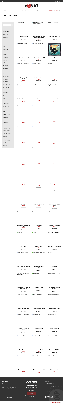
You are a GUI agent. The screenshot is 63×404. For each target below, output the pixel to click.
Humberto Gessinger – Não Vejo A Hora (39, 184)
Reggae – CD (5, 109)
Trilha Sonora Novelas (7, 133)
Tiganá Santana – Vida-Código (54, 349)
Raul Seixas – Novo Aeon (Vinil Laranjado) (54, 288)
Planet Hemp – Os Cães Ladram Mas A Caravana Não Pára (23, 288)
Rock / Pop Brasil (6, 117)
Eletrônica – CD (5, 57)
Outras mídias (20, 10)
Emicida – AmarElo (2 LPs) (54, 119)
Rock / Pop (4, 111)
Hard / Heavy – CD (6, 65)
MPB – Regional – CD (6, 81)
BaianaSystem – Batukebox (39, 77)
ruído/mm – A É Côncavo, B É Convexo (23, 329)
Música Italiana (5, 89)
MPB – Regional (5, 79)
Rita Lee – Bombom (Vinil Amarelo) (23, 308)
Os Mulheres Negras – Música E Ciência (39, 267)
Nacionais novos (6, 34)
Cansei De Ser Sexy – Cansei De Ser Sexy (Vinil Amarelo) (23, 99)
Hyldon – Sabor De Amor (54, 183)
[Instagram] (55, 1)
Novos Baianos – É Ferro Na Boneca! (54, 246)
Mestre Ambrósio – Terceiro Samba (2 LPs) (23, 226)
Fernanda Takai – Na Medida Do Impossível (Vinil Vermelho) (23, 163)
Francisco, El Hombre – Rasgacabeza (39, 162)
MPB (3, 73)
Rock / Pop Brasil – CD (6, 119)
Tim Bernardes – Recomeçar (23, 369)
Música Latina (5, 92)
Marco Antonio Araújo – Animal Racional (54, 205)
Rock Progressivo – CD (6, 122)
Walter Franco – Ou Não (54, 369)
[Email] (60, 1)
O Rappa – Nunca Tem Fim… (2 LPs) (23, 266)
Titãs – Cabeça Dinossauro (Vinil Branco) (39, 370)
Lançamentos (5, 29)
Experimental (5, 59)
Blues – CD (4, 46)
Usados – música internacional (6, 38)
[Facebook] (58, 1)
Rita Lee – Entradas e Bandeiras (39, 308)
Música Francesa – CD (6, 87)
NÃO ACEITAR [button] (58, 402)
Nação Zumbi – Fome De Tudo (54, 225)
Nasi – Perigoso (23, 246)
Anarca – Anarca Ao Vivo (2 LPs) (54, 36)
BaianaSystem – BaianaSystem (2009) (23, 78)
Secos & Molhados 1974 (23, 349)
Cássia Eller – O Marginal (38, 98)
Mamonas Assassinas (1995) (39, 204)
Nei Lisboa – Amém (38, 246)
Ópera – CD (4, 100)
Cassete (4, 142)
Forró (4, 62)
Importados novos (6, 31)
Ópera (4, 98)
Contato (32, 10)
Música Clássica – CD (6, 84)
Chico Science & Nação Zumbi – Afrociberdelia (54, 99)
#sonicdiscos (9, 397)
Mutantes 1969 (39, 225)
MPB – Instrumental (6, 76)
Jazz (3, 70)
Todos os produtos (5, 10)
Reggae (4, 108)
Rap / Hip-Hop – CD (6, 106)
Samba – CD (5, 125)
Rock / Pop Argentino (6, 114)
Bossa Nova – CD (5, 49)
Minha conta (47, 381)
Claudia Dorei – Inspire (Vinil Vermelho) (39, 120)
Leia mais (3, 402)
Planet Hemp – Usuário (39, 287)
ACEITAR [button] (54, 402)
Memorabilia (5, 145)
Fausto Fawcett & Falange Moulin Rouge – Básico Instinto (54, 141)
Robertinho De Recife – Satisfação (54, 308)
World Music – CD (6, 138)
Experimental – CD (6, 60)
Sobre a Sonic (27, 10)
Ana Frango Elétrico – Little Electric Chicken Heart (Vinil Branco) (39, 37)
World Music (5, 136)
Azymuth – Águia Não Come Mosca (54, 57)
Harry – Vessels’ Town (23, 183)
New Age (4, 95)
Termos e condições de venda (49, 386)
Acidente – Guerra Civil (23, 36)
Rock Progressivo (6, 120)
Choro (4, 51)
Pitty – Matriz (54, 266)
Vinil (11, 10)
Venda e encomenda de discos (49, 383)
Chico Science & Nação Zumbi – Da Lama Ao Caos (23, 120)
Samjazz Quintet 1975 (39, 328)
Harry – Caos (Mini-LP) (54, 162)
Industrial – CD (5, 68)
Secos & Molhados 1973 (54, 328)
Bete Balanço (54, 77)
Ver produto (23, 39)
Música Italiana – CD (6, 90)
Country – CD (5, 54)
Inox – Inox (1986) (23, 204)
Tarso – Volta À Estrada (39, 349)
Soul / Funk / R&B (5, 127)
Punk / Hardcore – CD (6, 103)
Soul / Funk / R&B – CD (6, 128)
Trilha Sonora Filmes (6, 130)
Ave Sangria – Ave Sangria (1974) (39, 57)
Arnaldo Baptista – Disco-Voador (23, 57)
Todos (4, 40)
